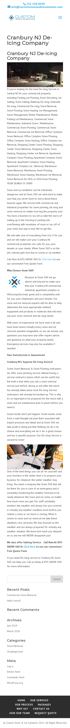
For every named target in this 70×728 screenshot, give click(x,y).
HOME (21, 700)
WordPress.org (15, 682)
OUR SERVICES (39, 700)
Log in (10, 666)
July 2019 (12, 625)
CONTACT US (41, 708)
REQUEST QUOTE (46, 713)
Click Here (47, 259)
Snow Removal (15, 646)
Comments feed (15, 677)
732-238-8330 (35, 4)
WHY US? (22, 708)
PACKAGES (44, 704)
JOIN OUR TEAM (19, 713)
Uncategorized (15, 651)
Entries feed (13, 671)
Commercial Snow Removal (21, 595)
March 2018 (13, 631)
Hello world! (14, 600)
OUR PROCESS (24, 704)
